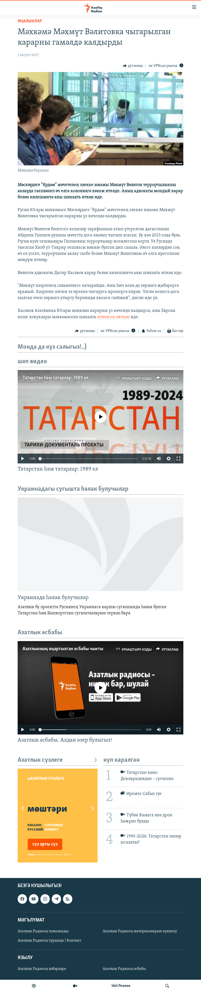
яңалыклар (30, 21)
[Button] (133, 66)
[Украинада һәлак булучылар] (100, 544)
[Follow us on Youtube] (33, 899)
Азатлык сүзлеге (40, 760)
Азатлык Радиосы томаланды (43, 931)
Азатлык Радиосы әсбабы (124, 969)
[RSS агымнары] (67, 899)
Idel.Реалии (121, 986)
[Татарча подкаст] (33, 986)
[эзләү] (167, 986)
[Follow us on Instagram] (45, 899)
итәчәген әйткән (113, 317)
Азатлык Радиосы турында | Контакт (49, 941)
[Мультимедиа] (75, 986)
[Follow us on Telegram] (56, 899)
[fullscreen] (178, 458)
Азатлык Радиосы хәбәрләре (42, 969)
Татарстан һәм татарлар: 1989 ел (55, 377)
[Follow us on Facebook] (22, 899)
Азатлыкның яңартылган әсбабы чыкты (63, 649)
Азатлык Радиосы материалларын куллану (140, 931)
